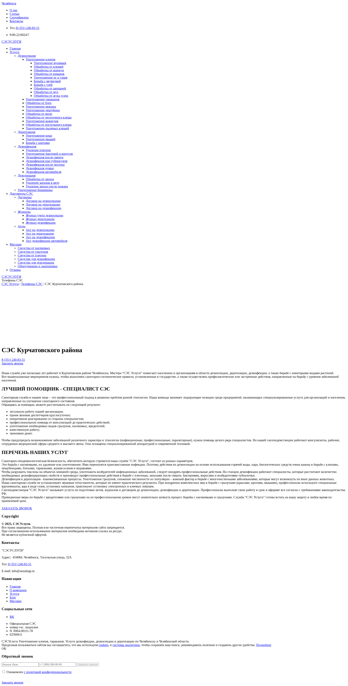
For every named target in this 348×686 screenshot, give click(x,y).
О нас (14, 10)
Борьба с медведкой (47, 81)
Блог (13, 597)
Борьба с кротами (38, 143)
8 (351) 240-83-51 (27, 28)
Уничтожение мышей (40, 139)
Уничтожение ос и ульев (50, 77)
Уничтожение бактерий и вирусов (49, 153)
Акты (21, 226)
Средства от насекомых (34, 248)
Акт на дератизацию (40, 233)
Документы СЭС (21, 193)
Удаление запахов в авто (42, 182)
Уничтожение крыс (39, 135)
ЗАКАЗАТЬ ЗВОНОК (17, 508)
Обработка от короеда (49, 70)
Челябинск (9, 3)
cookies (103, 645)
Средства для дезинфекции (36, 259)
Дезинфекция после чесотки (45, 164)
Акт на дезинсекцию (40, 230)
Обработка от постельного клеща (48, 124)
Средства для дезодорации (36, 262)
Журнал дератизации (40, 219)
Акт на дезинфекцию (40, 237)
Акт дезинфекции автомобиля (46, 241)
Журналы (24, 211)
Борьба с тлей (43, 84)
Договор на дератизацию (43, 204)
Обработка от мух (46, 92)
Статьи (14, 14)
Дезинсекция (27, 55)
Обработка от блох (39, 103)
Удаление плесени (38, 150)
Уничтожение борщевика (35, 190)
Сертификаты (19, 17)
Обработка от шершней (50, 88)
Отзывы (15, 270)
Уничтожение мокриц (41, 106)
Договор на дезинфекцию (43, 208)
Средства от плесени (32, 255)
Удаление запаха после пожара (47, 186)
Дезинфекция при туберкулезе (46, 161)
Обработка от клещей (48, 66)
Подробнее (263, 645)
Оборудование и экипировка (37, 266)
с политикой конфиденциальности (47, 672)
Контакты (16, 21)
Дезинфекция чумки (40, 168)
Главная (15, 48)
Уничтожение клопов (40, 59)
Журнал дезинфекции (41, 222)
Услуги (14, 52)
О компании (18, 590)
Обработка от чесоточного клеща (48, 117)
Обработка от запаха (40, 179)
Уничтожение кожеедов (42, 121)
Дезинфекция (27, 146)
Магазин (16, 244)
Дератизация (26, 132)
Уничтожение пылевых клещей (47, 128)
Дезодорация (26, 175)
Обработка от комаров (49, 74)
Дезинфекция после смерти (44, 157)
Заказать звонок (12, 363)
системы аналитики (126, 645)
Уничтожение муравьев (50, 63)
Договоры (25, 197)
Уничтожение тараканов (42, 99)
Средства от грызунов (33, 251)
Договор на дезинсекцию (43, 201)
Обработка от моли (39, 114)
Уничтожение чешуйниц (43, 110)
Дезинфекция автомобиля (43, 172)
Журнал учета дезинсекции (44, 215)
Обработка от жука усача (51, 95)
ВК (12, 616)
